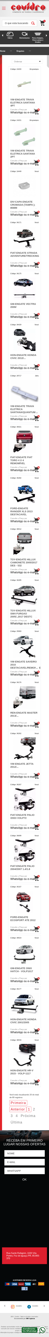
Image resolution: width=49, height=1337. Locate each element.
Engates (20, 51)
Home (2, 51)
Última (16, 1122)
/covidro (19, 1306)
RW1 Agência (30, 1318)
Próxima (28, 1116)
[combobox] (27, 61)
